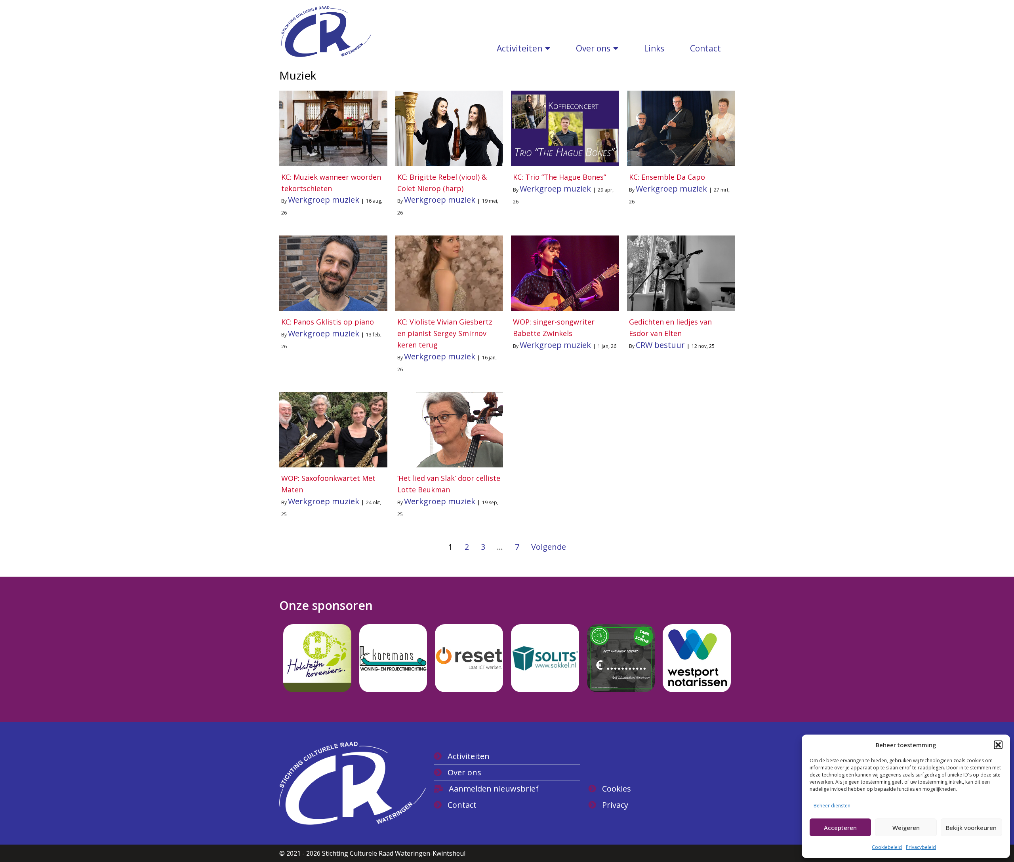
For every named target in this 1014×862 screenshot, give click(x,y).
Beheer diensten (832, 805)
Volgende (548, 546)
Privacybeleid (921, 847)
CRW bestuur (660, 345)
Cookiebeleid (887, 847)
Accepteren (840, 828)
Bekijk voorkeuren (971, 828)
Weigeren (906, 828)
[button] (998, 745)
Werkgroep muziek (323, 199)
